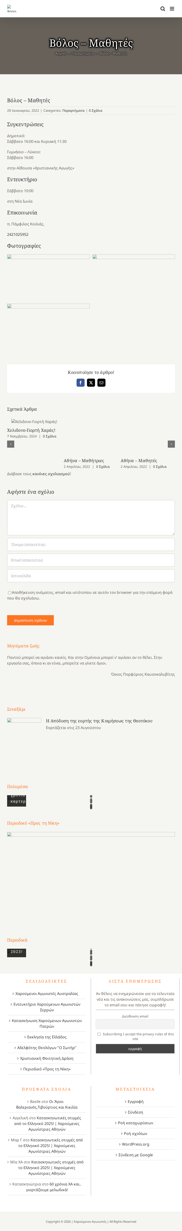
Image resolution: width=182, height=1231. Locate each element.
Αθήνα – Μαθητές (139, 460)
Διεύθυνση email (135, 1016)
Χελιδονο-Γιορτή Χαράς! (34, 421)
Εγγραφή (136, 1101)
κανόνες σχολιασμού (51, 473)
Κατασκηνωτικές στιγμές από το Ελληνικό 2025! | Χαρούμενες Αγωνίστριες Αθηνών (47, 1123)
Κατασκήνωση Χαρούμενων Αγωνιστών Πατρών (47, 1023)
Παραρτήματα (73, 110)
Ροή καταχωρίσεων (135, 1122)
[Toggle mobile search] (162, 8)
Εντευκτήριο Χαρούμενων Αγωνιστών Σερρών (47, 1007)
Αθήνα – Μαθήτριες (84, 460)
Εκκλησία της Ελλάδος (47, 1037)
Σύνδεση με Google (135, 1154)
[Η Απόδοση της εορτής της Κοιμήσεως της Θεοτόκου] (24, 742)
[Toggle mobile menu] (172, 8)
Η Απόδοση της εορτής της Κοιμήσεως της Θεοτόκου (99, 721)
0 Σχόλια (95, 110)
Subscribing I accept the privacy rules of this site (138, 1036)
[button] (10, 444)
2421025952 (17, 234)
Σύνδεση (135, 1112)
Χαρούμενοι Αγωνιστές (90, 1221)
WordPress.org (135, 1144)
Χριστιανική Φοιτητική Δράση (46, 1058)
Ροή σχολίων (135, 1133)
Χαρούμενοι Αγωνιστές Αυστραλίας (46, 993)
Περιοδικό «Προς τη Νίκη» (47, 1069)
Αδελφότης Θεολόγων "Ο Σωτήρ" (47, 1047)
